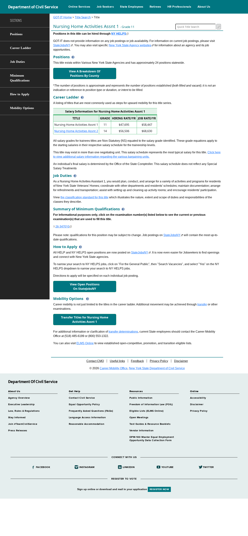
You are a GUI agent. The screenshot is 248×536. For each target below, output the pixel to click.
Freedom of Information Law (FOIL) (151, 404)
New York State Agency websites (130, 45)
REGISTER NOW (159, 489)
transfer (202, 304)
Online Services (79, 6)
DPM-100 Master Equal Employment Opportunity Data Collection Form (151, 439)
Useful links (117, 361)
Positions (16, 34)
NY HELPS (118, 33)
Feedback (137, 361)
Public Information (141, 398)
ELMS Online (85, 343)
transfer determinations (123, 331)
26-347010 (62, 226)
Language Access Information (87, 417)
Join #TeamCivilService (22, 424)
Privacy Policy (159, 361)
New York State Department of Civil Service (157, 368)
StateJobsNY (61, 45)
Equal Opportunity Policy (84, 404)
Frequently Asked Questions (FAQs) (91, 411)
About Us (204, 6)
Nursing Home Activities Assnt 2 (76, 131)
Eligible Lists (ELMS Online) (146, 411)
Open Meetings (138, 417)
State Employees (131, 6)
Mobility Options (22, 108)
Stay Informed (16, 417)
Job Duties (17, 62)
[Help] (72, 56)
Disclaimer (181, 361)
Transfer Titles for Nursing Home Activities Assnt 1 (84, 319)
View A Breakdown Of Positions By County (84, 73)
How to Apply (19, 94)
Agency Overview (19, 398)
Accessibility (198, 398)
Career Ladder (20, 48)
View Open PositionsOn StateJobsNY (84, 286)
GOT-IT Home (62, 17)
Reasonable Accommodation (86, 424)
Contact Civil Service (82, 398)
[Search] (218, 26)
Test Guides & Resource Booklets (149, 424)
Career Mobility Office (113, 368)
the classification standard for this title (84, 197)
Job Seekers (105, 6)
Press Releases (17, 430)
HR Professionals (179, 6)
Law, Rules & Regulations (24, 411)
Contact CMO (95, 361)
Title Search (83, 17)
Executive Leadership (21, 404)
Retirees (155, 6)
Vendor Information (141, 430)
